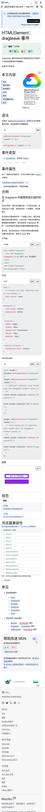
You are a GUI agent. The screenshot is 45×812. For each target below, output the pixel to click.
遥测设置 (19, 803)
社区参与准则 (7, 807)
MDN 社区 (6, 744)
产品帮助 (5, 733)
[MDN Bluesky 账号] (7, 703)
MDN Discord (7, 756)
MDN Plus (6, 729)
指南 (3, 778)
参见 (4, 103)
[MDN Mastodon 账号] (15, 703)
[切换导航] (40, 2)
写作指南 (5, 752)
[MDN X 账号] (11, 703)
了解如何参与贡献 (11, 652)
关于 (3, 714)
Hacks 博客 (6, 790)
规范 (4, 96)
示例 (4, 92)
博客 (3, 717)
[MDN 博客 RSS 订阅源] (18, 703)
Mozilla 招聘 (6, 721)
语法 (4, 82)
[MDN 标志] (6, 692)
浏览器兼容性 (8, 99)
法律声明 (30, 803)
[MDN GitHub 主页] (3, 703)
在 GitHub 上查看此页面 (13, 664)
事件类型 (6, 85)
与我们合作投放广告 (9, 725)
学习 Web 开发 (7, 774)
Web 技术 (5, 770)
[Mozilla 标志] (9, 798)
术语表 (4, 786)
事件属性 (6, 89)
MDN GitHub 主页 (9, 760)
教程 (3, 782)
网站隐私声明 (7, 803)
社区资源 (5, 748)
